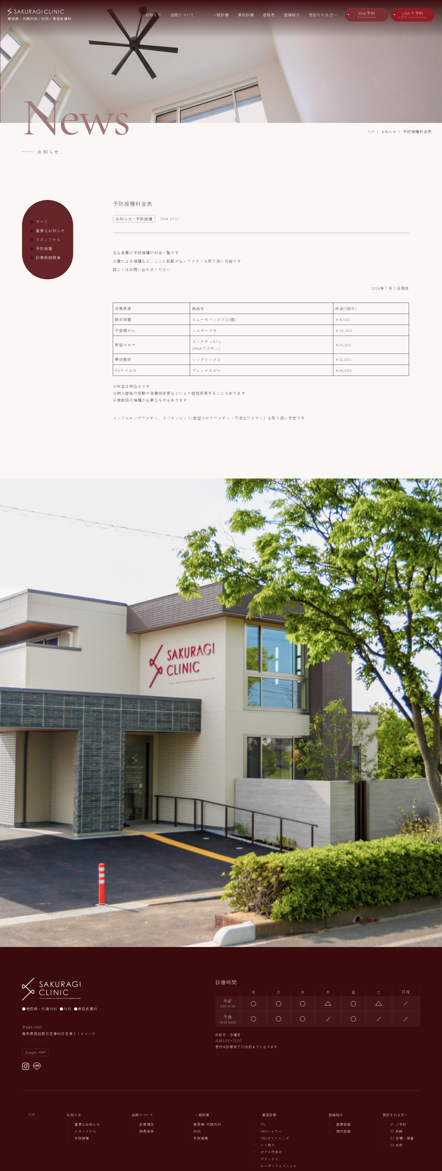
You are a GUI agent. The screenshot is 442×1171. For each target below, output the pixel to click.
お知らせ (153, 14)
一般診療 (221, 14)
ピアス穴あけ (271, 1151)
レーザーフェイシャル (278, 1165)
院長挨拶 (146, 1131)
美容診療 (246, 14)
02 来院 (396, 1131)
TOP (371, 131)
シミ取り (267, 1145)
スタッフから (48, 239)
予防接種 (44, 248)
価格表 (269, 14)
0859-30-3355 (34, 1040)
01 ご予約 (398, 1124)
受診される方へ (323, 14)
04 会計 (396, 1145)
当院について (182, 14)
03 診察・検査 (402, 1138)
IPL (263, 1124)
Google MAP (35, 1052)
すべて (42, 221)
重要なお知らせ (50, 230)
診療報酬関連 (48, 257)
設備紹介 (292, 14)
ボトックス (269, 1158)
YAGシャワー (271, 1131)
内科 (197, 1131)
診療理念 (146, 1124)
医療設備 (343, 1124)
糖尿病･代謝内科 (207, 1124)
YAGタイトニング (274, 1138)
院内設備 (343, 1131)
